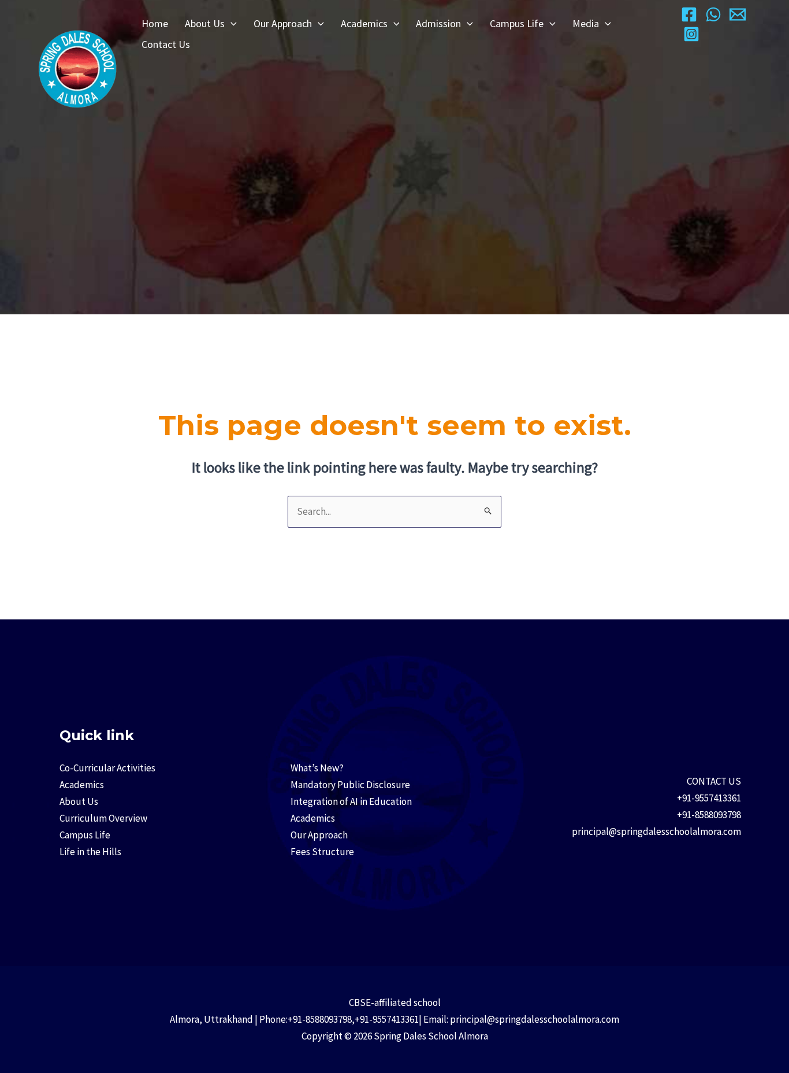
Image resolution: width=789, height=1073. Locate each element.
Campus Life (517, 23)
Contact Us (166, 44)
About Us (205, 23)
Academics (364, 23)
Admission (438, 23)
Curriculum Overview (103, 818)
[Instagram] (691, 34)
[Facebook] (689, 14)
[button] (231, 23)
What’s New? (317, 768)
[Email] (737, 14)
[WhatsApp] (713, 14)
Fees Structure (322, 851)
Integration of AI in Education (351, 801)
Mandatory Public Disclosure (350, 784)
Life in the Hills (90, 851)
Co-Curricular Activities (107, 768)
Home (155, 23)
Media (585, 23)
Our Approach (283, 23)
